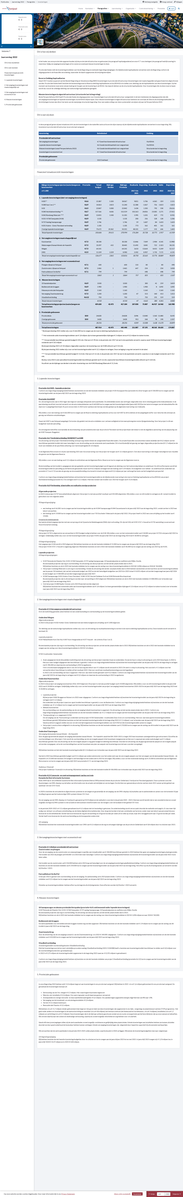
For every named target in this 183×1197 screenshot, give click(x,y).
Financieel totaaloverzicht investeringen (13, 74)
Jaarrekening (116, 8)
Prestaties (161, 8)
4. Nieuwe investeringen (13, 99)
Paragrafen (31, 2)
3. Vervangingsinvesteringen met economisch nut (16, 93)
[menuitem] (150, 2)
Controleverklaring (146, 8)
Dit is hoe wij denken (11, 63)
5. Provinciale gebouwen (13, 104)
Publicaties (5, 2)
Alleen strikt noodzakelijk (122, 1194)
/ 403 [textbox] (167, 1194)
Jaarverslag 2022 (18, 2)
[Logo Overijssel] (10, 8)
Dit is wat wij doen (11, 68)
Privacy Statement (68, 1194)
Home (80, 8)
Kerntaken (89, 8)
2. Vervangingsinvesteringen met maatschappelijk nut (16, 86)
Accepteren (137, 1194)
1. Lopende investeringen (13, 80)
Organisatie (130, 8)
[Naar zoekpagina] (179, 8)
